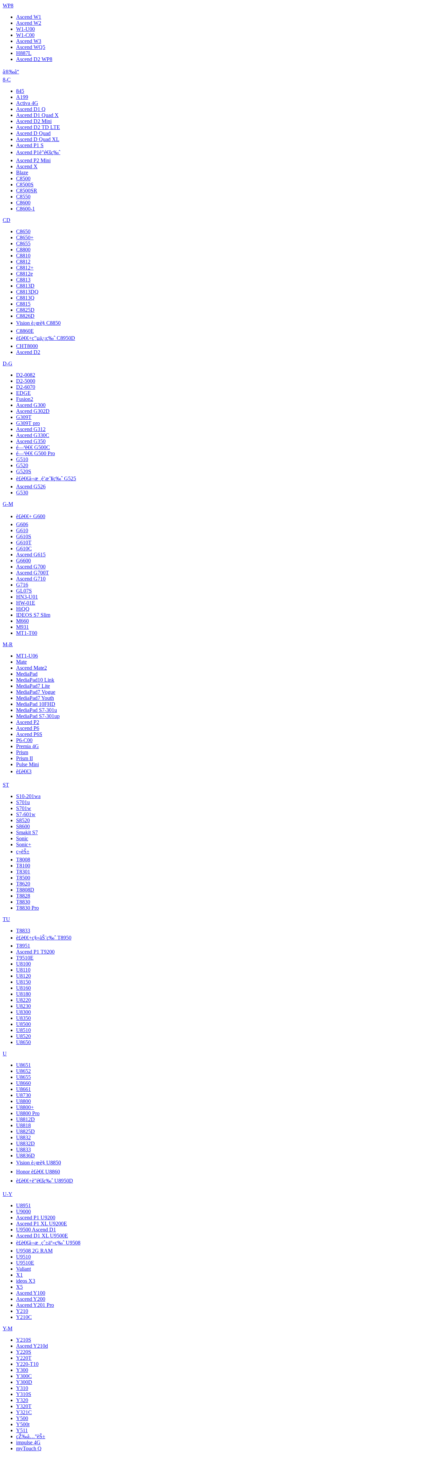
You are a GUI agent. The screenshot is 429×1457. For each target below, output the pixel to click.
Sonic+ (23, 844)
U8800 (23, 1101)
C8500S (25, 184)
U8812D (25, 1119)
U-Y (7, 1194)
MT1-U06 (27, 656)
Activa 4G (27, 103)
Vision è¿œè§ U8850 (38, 1162)
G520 (22, 465)
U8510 (23, 1030)
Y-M (7, 1328)
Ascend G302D (33, 411)
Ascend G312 (31, 429)
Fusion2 (24, 399)
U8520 (23, 1036)
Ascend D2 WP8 (34, 59)
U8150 (23, 982)
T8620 (23, 884)
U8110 (23, 970)
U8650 (23, 1042)
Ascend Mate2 (31, 668)
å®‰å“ (11, 71)
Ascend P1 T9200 (35, 952)
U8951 (23, 1205)
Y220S (23, 1352)
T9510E (25, 958)
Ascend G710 (31, 579)
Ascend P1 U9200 (35, 1217)
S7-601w (26, 814)
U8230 (23, 1006)
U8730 (23, 1095)
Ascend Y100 (30, 1293)
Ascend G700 (31, 566)
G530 (22, 492)
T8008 (23, 859)
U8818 (23, 1125)
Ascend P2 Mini (33, 160)
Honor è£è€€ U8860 (38, 1171)
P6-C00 (24, 740)
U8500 (23, 1024)
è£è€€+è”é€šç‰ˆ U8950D (44, 1180)
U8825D (25, 1131)
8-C (7, 79)
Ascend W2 (28, 23)
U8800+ (25, 1107)
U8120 (23, 976)
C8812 (23, 261)
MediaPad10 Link (35, 680)
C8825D (25, 310)
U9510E (25, 1263)
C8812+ (25, 267)
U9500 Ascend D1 (36, 1229)
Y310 (22, 1388)
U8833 (23, 1149)
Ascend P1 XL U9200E (41, 1223)
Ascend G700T (32, 572)
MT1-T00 (26, 633)
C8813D (25, 286)
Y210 (22, 1311)
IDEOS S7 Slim (33, 615)
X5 (19, 1287)
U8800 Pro (28, 1113)
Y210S (23, 1340)
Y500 (22, 1418)
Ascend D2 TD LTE (38, 127)
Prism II (24, 758)
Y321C (24, 1412)
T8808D (25, 890)
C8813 (23, 280)
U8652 (23, 1071)
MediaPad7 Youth (35, 698)
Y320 (22, 1400)
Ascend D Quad (33, 133)
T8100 (23, 865)
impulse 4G (28, 1442)
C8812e (24, 274)
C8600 (23, 202)
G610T (24, 542)
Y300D (24, 1382)
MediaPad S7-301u (36, 710)
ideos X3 (25, 1281)
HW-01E (25, 603)
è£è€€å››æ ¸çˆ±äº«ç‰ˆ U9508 (48, 1243)
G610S (23, 536)
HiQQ (22, 609)
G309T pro (28, 423)
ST (6, 785)
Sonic (22, 838)
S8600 (23, 826)
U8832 (23, 1137)
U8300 (23, 1012)
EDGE (23, 393)
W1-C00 (25, 35)
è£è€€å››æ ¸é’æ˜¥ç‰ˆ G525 (46, 478)
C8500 (23, 178)
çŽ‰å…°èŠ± (30, 1436)
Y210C (24, 1317)
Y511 (22, 1430)
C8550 (23, 196)
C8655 (23, 243)
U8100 (23, 964)
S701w (23, 808)
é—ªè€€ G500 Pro (35, 453)
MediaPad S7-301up (38, 716)
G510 (22, 459)
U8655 (23, 1077)
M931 (22, 627)
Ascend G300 (31, 405)
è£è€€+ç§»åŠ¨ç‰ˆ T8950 (43, 937)
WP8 (8, 5)
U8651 (23, 1065)
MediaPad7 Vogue (35, 692)
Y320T (24, 1406)
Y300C (24, 1376)
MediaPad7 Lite (33, 686)
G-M (8, 504)
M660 (22, 621)
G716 (22, 585)
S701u (23, 802)
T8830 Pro (27, 908)
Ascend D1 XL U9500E (42, 1235)
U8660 (23, 1083)
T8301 (23, 871)
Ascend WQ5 (30, 47)
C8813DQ (27, 292)
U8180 (23, 994)
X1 (19, 1275)
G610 (22, 530)
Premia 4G (27, 746)
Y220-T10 (27, 1364)
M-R (8, 644)
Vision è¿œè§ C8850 (38, 323)
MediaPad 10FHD (35, 704)
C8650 (23, 231)
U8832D (25, 1143)
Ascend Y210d (32, 1346)
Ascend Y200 (30, 1299)
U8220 (23, 1000)
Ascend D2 (28, 352)
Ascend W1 (28, 17)
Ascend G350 (31, 441)
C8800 (23, 249)
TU (6, 919)
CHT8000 (27, 346)
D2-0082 (25, 375)
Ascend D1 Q (31, 109)
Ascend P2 (27, 722)
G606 (22, 524)
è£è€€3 (24, 771)
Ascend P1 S (30, 145)
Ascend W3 (28, 41)
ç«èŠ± (22, 851)
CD (6, 220)
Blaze (22, 172)
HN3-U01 (27, 597)
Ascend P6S (29, 734)
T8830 (23, 902)
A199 (22, 97)
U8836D (25, 1155)
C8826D (25, 316)
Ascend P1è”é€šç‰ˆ (38, 152)
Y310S (23, 1394)
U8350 (23, 1018)
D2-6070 (25, 387)
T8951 (23, 946)
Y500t (22, 1424)
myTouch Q (29, 1448)
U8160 (23, 988)
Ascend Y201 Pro (35, 1305)
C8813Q (25, 298)
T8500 (23, 878)
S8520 (23, 820)
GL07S (24, 591)
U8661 (23, 1089)
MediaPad (27, 674)
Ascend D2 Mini (34, 121)
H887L (24, 53)
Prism (22, 752)
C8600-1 (25, 208)
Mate (21, 662)
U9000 (23, 1211)
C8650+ (25, 237)
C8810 (23, 255)
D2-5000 (25, 381)
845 (20, 91)
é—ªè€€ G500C (33, 447)
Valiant (23, 1269)
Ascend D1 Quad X (37, 115)
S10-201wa (28, 796)
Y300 (22, 1370)
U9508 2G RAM (34, 1251)
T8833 (23, 930)
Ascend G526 (31, 486)
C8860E (25, 331)
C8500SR (26, 190)
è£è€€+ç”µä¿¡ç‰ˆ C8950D (45, 338)
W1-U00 (25, 29)
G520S (23, 471)
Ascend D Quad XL (37, 139)
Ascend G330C (32, 435)
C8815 (23, 304)
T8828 (23, 896)
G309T (24, 417)
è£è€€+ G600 (30, 516)
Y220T (24, 1358)
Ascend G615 (31, 554)
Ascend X (27, 166)
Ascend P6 (27, 728)
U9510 (23, 1257)
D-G (7, 363)
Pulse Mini (27, 764)
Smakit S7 (27, 832)
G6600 (23, 560)
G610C (24, 548)
